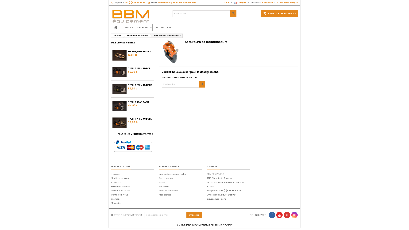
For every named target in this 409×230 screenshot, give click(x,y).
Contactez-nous (119, 194)
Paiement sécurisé (121, 186)
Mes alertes (165, 194)
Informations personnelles (172, 174)
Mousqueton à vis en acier (140, 51)
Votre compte (169, 166)
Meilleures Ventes (123, 42)
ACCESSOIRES (163, 27)
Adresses (164, 186)
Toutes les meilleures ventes (135, 134)
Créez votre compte (287, 2)
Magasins (116, 203)
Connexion (267, 2)
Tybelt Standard (138, 102)
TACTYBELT (143, 27)
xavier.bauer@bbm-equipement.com (177, 2)
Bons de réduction (168, 190)
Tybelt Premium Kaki (140, 85)
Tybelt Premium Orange (140, 68)
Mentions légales (120, 178)
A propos (116, 182)
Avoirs (162, 182)
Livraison (115, 174)
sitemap (115, 198)
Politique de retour (120, 190)
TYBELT (127, 27)
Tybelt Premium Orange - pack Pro (140, 119)
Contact (213, 166)
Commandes (166, 178)
